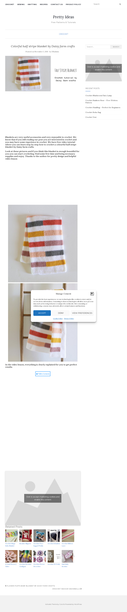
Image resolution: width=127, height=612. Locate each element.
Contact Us (57, 4)
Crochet (9, 4)
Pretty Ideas (63, 17)
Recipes (44, 4)
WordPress (78, 604)
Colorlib (62, 604)
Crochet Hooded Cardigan (25, 565)
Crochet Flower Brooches (39, 565)
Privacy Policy (69, 318)
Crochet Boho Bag (93, 112)
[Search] (120, 4)
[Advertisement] (42, 116)
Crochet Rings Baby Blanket (10, 545)
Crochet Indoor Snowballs (66, 589)
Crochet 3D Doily (54, 564)
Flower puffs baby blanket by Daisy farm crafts (30, 586)
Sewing (21, 4)
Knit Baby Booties (65, 565)
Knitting (32, 4)
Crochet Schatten (54, 543)
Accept (42, 313)
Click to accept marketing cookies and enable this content (42, 498)
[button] (92, 293)
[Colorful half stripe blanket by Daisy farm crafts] (42, 73)
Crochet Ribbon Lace (67, 545)
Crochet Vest (90, 117)
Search (116, 47)
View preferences (82, 313)
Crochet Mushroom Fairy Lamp (98, 95)
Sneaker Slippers (25, 543)
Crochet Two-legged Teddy (38, 545)
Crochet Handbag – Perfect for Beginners (102, 107)
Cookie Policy (58, 318)
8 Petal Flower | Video (10, 565)
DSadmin (55, 52)
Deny (61, 313)
